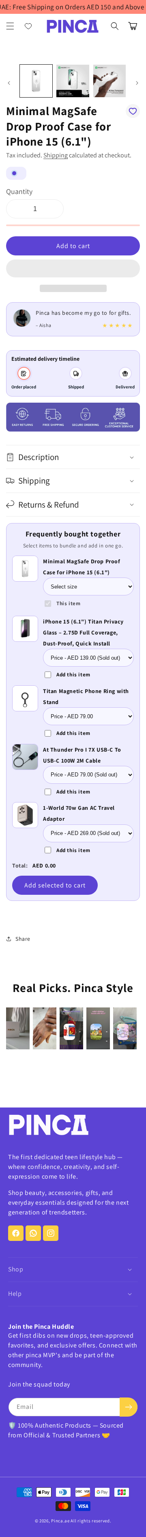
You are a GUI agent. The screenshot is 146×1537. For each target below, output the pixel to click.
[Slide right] (137, 83)
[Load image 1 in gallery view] (36, 81)
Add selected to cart (55, 885)
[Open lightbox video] (18, 1028)
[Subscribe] (128, 1407)
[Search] (115, 26)
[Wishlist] (28, 26)
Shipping (55, 155)
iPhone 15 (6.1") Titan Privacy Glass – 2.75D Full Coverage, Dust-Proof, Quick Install (83, 632)
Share (22, 938)
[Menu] (10, 26)
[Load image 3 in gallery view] (109, 81)
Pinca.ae (60, 1521)
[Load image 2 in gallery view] (72, 81)
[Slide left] (9, 83)
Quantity (19, 191)
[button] (73, 268)
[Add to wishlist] (133, 111)
